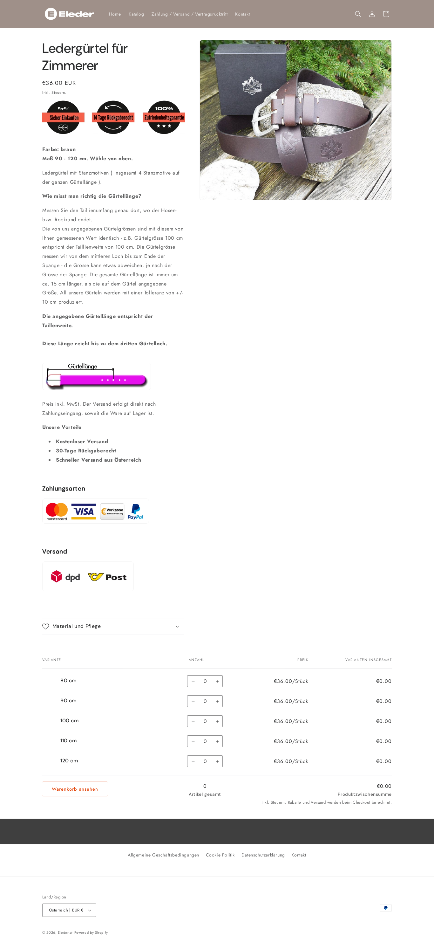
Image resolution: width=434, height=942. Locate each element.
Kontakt (298, 855)
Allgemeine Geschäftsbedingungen (163, 855)
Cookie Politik (220, 855)
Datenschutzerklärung (263, 855)
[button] (358, 14)
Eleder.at (65, 932)
